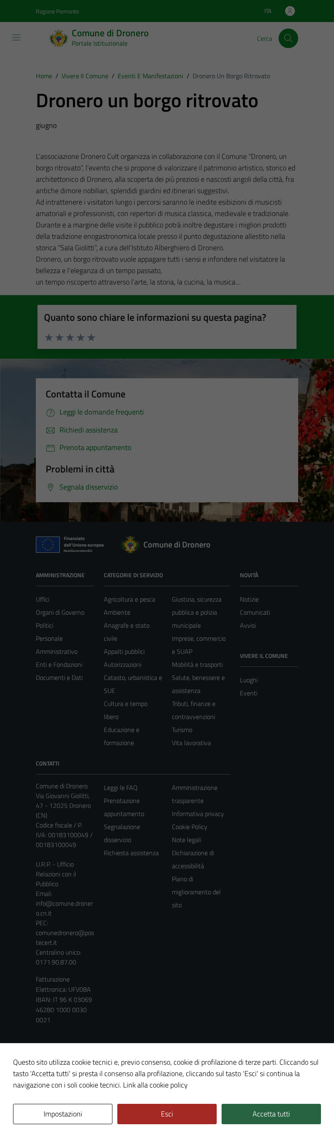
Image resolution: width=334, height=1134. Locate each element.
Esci (167, 1113)
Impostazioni (63, 1113)
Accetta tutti (271, 1113)
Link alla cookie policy (155, 1084)
